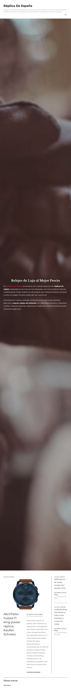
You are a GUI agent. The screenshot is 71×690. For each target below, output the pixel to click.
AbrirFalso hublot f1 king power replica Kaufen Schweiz (12, 624)
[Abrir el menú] (65, 15)
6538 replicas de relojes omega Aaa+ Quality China (60, 583)
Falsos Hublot (9, 577)
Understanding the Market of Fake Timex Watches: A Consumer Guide (60, 616)
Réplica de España (18, 6)
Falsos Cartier (60, 607)
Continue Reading (33, 672)
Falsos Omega (59, 577)
